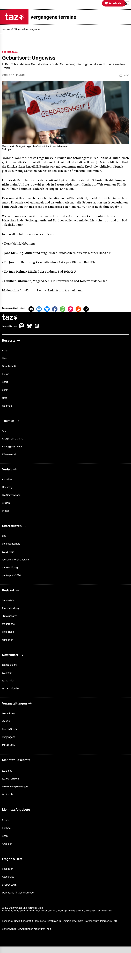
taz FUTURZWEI (10, 778)
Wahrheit (7, 405)
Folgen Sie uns (9, 326)
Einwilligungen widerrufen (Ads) (35, 928)
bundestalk (8, 600)
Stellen (6, 502)
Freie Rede (8, 631)
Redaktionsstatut (24, 921)
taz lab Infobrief (10, 688)
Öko (4, 358)
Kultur (5, 374)
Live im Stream (10, 729)
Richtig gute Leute (12, 446)
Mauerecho (8, 623)
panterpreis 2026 (11, 575)
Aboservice (8, 876)
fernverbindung (10, 608)
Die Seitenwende (11, 495)
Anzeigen (7, 843)
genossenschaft (11, 543)
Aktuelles (7, 479)
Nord (4, 397)
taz (10, 317)
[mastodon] (21, 327)
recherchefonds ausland (15, 559)
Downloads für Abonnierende (18, 892)
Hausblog (7, 487)
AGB (116, 921)
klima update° (9, 616)
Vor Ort (6, 721)
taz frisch (7, 672)
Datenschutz (92, 921)
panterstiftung (10, 567)
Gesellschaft (9, 366)
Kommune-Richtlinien (46, 921)
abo (4, 535)
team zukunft (9, 664)
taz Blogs (7, 770)
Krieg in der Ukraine (12, 438)
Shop (5, 835)
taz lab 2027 (8, 744)
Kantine (6, 828)
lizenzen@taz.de (104, 910)
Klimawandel (9, 454)
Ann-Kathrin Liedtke (33, 290)
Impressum (106, 921)
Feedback (7, 868)
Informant (78, 921)
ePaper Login (9, 884)
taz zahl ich (8, 551)
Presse (6, 510)
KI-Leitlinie (65, 921)
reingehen (7, 639)
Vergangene (8, 737)
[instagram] (37, 327)
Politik (5, 350)
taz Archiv (7, 794)
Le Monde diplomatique (15, 786)
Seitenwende (9, 928)
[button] (126, 3)
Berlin (5, 389)
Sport (5, 381)
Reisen (6, 820)
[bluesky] (29, 327)
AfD (4, 430)
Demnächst (8, 713)
